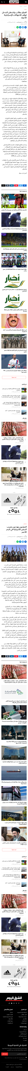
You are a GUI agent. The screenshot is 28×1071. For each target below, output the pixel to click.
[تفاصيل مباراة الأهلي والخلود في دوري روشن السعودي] (14, 201)
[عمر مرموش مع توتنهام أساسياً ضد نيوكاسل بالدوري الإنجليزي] (14, 220)
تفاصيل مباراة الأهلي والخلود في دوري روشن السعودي (14, 210)
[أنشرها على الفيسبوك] (25, 27)
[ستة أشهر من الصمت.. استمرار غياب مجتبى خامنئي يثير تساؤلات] (14, 834)
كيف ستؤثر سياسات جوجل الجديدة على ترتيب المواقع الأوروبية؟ (16, 823)
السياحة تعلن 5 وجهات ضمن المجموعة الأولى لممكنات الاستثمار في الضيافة (16, 702)
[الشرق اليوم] (14, 2)
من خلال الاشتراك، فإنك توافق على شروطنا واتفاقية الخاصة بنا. (16, 1058)
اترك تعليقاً (14, 377)
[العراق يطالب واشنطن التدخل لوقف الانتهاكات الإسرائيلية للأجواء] (14, 39)
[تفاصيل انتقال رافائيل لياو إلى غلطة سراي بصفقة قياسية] (14, 301)
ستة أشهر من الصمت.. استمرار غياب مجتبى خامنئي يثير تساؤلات (14, 844)
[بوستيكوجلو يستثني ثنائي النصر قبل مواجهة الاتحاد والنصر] (14, 240)
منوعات (25, 9)
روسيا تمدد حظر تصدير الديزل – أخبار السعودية (12, 411)
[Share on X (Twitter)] (23, 27)
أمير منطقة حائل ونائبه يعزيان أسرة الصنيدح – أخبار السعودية (15, 331)
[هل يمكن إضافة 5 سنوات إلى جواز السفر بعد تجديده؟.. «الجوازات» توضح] (14, 712)
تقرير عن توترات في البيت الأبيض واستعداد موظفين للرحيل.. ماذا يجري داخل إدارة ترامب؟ (10, 396)
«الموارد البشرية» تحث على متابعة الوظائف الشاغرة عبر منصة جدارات (15, 763)
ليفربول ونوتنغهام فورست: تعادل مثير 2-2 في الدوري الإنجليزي (14, 290)
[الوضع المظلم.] (4, 2)
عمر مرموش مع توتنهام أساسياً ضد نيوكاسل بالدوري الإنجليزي (14, 229)
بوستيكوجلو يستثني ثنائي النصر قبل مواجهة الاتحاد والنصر (15, 250)
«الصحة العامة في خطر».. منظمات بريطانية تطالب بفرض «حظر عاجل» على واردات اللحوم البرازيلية (12, 439)
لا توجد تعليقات (22, 24)
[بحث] (2, 2)
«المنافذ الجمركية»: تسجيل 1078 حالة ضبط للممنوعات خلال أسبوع (17, 742)
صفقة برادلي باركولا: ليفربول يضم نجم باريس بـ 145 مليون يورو (15, 371)
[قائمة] (26, 2)
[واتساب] (17, 27)
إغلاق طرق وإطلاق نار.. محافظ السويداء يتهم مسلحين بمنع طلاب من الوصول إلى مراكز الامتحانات (13, 484)
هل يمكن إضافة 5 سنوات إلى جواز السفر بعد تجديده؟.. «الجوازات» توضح (14, 722)
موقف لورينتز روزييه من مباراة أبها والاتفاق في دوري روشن (15, 270)
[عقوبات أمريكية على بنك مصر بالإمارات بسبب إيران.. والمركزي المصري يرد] (14, 793)
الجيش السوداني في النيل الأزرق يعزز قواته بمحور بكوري (15, 351)
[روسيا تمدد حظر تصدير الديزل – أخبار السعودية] (24, 412)
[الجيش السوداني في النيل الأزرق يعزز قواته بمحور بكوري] (14, 341)
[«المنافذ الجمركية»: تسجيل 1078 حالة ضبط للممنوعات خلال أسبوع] (14, 732)
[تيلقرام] (20, 27)
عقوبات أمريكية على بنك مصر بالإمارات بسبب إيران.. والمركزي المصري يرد (14, 803)
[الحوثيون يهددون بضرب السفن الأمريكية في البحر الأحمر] (14, 553)
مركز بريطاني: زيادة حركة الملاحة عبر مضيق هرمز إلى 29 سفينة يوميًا (14, 783)
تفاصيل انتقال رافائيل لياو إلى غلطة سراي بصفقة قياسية (15, 310)
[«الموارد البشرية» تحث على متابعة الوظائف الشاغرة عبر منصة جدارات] (14, 753)
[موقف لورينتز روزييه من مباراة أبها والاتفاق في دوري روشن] (14, 260)
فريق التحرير (19, 22)
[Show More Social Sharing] (15, 27)
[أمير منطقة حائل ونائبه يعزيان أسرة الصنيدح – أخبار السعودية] (14, 321)
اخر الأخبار (25, 524)
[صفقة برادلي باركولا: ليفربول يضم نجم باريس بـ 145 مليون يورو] (14, 361)
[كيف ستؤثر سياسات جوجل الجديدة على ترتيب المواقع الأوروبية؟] (14, 813)
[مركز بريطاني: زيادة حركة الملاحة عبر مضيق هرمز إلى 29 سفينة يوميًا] (14, 773)
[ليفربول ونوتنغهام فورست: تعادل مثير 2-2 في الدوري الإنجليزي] (14, 280)
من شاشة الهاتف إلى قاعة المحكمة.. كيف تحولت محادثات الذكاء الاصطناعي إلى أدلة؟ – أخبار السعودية (11, 403)
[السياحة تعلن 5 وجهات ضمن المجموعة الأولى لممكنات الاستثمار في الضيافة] (14, 692)
